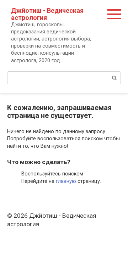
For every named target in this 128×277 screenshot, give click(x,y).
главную (66, 181)
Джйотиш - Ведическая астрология (47, 14)
